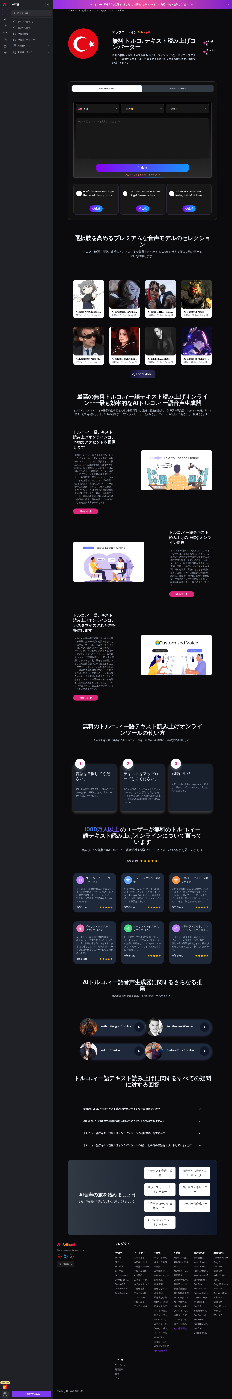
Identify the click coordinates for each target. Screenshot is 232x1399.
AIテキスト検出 (141, 1284)
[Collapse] (48, 4)
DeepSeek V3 (121, 1293)
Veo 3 (216, 1279)
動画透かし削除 (181, 1284)
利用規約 (119, 1369)
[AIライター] (5, 54)
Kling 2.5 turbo (221, 1284)
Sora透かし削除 (181, 1279)
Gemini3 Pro (121, 1284)
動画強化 (178, 1275)
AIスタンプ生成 (161, 1346)
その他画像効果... (161, 1350)
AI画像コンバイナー (161, 1266)
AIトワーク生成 (181, 1306)
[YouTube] (59, 1256)
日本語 (66, 1264)
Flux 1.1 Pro (198, 1319)
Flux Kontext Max (201, 1293)
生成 (140, 167)
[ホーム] (5, 4)
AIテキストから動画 (181, 1257)
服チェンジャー (161, 1315)
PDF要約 (138, 1275)
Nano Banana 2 (201, 1262)
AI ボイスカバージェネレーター (160, 1189)
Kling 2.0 (218, 1301)
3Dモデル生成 (161, 1328)
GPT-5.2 (119, 1266)
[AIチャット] (5, 26)
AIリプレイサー (161, 1275)
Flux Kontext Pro (201, 1271)
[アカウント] (5, 1394)
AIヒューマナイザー (141, 1279)
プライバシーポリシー (122, 1365)
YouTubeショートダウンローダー (141, 1297)
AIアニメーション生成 (181, 1271)
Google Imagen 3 (201, 1332)
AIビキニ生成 (180, 1301)
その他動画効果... (181, 1328)
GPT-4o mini (121, 1275)
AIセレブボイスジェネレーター (160, 1222)
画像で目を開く (161, 1306)
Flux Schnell (199, 1315)
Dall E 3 (197, 1306)
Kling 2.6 (218, 1266)
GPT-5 (118, 1257)
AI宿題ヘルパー (141, 1266)
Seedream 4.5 (201, 1275)
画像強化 (158, 1293)
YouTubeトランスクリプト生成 (141, 1301)
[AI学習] (5, 33)
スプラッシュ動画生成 (181, 1319)
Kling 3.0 (218, 1271)
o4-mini (119, 1271)
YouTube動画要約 (141, 1271)
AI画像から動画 (181, 1262)
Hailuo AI (218, 1297)
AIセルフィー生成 (161, 1337)
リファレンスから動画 (181, 1266)
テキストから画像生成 (161, 1257)
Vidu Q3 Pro (220, 1275)
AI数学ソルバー (141, 1262)
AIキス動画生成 (181, 1293)
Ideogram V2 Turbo (201, 1310)
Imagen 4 (199, 1301)
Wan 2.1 (217, 1310)
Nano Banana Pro (201, 1266)
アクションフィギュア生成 (181, 1310)
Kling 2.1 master (221, 1306)
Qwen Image (200, 1297)
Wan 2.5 (218, 1288)
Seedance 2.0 (221, 1257)
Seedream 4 (200, 1279)
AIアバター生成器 (161, 1324)
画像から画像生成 (161, 1262)
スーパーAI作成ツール (194, 1206)
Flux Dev (198, 1284)
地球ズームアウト (181, 1315)
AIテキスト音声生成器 (160, 1173)
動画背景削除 (180, 1288)
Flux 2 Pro (198, 1328)
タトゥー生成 (160, 1332)
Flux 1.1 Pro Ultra (201, 1324)
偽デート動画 (180, 1324)
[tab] (107, 88)
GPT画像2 (198, 1257)
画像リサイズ (160, 1288)
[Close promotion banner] (228, 4)
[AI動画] (5, 19)
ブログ (118, 1378)
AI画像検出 (139, 1288)
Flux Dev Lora (200, 1288)
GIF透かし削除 (161, 1301)
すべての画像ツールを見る (161, 1310)
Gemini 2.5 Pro (122, 1279)
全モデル (72, 10)
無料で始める (33, 1394)
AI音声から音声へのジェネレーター (194, 1173)
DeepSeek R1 (121, 1288)
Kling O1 (217, 1262)
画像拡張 (158, 1279)
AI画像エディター (161, 1271)
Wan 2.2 (218, 1315)
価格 (117, 1373)
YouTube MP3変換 (141, 1306)
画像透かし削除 (161, 1297)
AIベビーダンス (181, 1297)
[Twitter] (71, 1256)
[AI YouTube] (5, 40)
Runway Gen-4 (221, 1293)
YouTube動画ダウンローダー (141, 1293)
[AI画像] (5, 12)
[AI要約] (5, 47)
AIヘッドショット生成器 (161, 1319)
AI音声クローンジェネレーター (160, 1206)
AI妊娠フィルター (161, 1341)
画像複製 (158, 1284)
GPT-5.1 (118, 1262)
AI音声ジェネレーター (194, 1189)
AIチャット (139, 1257)
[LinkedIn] (65, 1256)
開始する (84, 511)
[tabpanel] (142, 155)
